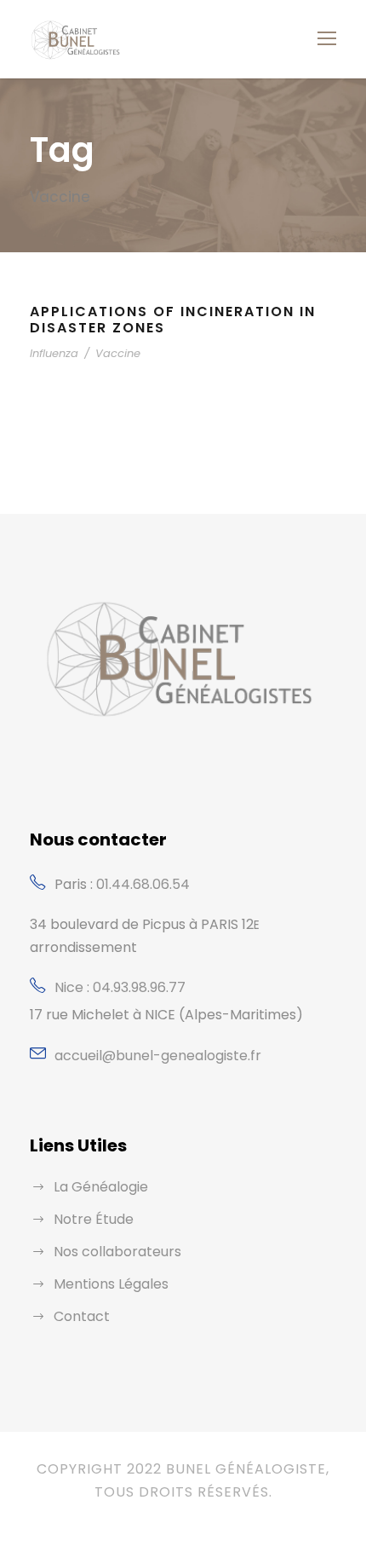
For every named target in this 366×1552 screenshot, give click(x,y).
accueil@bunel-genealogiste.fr (157, 1055)
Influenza (54, 353)
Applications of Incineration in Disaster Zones (173, 320)
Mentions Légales (111, 1284)
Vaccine (117, 353)
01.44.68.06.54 (143, 884)
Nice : (73, 987)
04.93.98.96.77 (139, 987)
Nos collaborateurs (117, 1251)
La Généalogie (101, 1187)
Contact (82, 1316)
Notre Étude (94, 1219)
